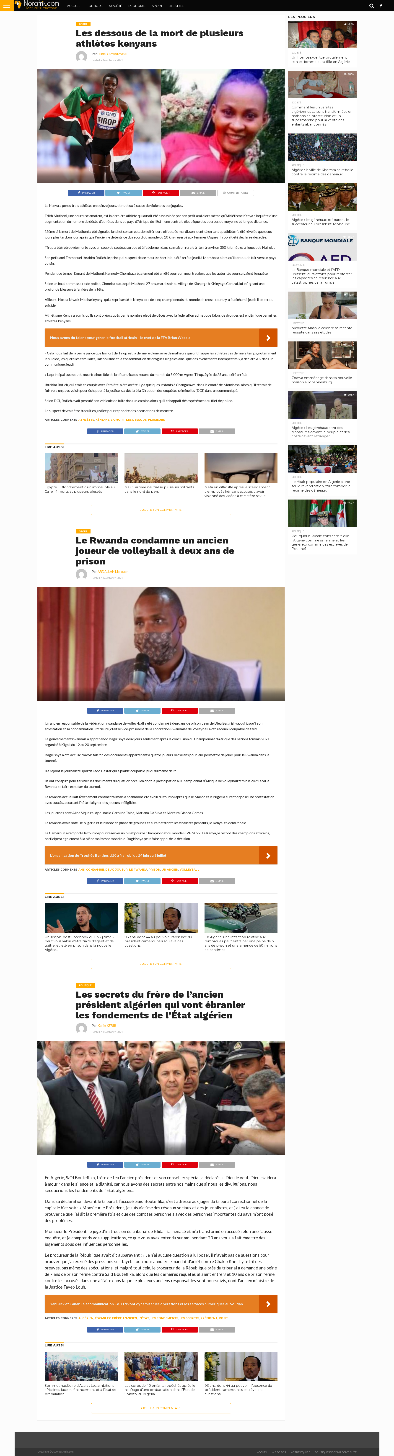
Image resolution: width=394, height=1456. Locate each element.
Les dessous (136, 419)
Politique (94, 6)
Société (115, 6)
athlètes (86, 419)
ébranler (103, 1318)
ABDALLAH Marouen (113, 572)
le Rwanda (138, 869)
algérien (85, 1318)
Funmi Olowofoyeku (112, 54)
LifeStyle (176, 6)
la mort (118, 419)
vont (223, 1318)
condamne (95, 869)
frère (117, 1318)
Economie (136, 6)
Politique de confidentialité (336, 1452)
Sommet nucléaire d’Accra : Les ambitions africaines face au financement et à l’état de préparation (80, 1390)
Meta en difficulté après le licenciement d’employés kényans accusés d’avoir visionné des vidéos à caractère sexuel (237, 491)
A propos (279, 1452)
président (209, 1318)
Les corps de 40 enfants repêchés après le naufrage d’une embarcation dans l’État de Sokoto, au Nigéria (159, 1390)
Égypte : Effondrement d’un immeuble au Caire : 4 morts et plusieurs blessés (80, 489)
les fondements (164, 1318)
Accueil (73, 6)
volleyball (189, 869)
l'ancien (130, 1318)
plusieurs (156, 419)
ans (81, 869)
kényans (102, 419)
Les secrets (189, 1318)
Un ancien (170, 869)
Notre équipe (300, 1452)
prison (154, 869)
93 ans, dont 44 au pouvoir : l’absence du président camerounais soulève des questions (158, 941)
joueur (121, 869)
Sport (157, 6)
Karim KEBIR (107, 1026)
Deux (109, 869)
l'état (143, 1318)
